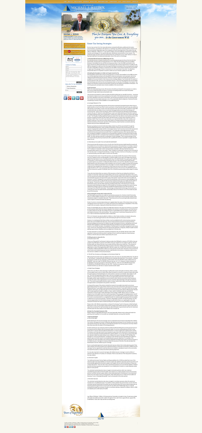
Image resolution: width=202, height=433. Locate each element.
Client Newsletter (71, 88)
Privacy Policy (95, 422)
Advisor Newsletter (71, 86)
